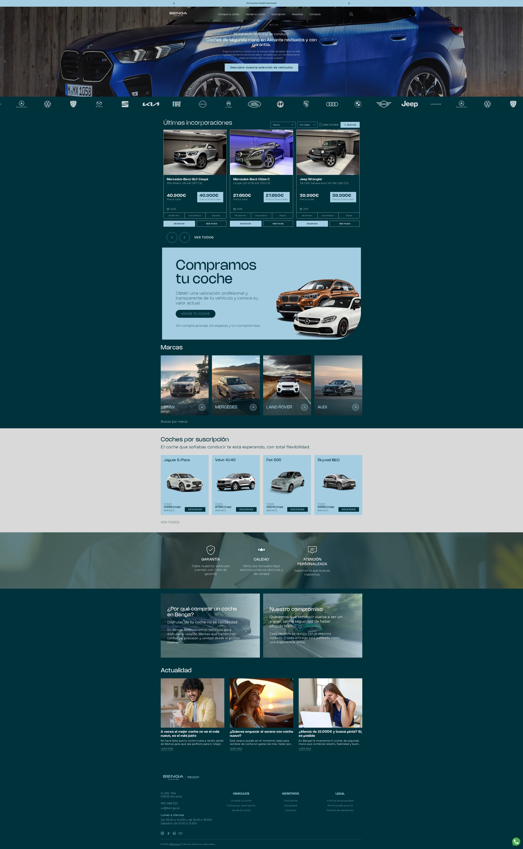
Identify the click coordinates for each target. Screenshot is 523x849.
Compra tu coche (241, 800)
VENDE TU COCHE (195, 314)
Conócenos (291, 800)
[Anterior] (172, 237)
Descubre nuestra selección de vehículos (261, 67)
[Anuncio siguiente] (349, 3)
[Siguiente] (184, 237)
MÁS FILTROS (329, 124)
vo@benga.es (170, 808)
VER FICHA (211, 223)
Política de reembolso (340, 810)
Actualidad (290, 805)
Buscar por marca (174, 421)
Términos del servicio (340, 805)
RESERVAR (179, 223)
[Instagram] (162, 833)
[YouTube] (180, 833)
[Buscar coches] (351, 14)
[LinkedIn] (174, 833)
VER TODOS (204, 237)
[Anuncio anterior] (174, 3)
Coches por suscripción (241, 805)
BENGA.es (175, 844)
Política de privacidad (340, 800)
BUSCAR (351, 125)
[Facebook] (168, 833)
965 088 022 (169, 803)
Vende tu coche (241, 810)
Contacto (290, 810)
